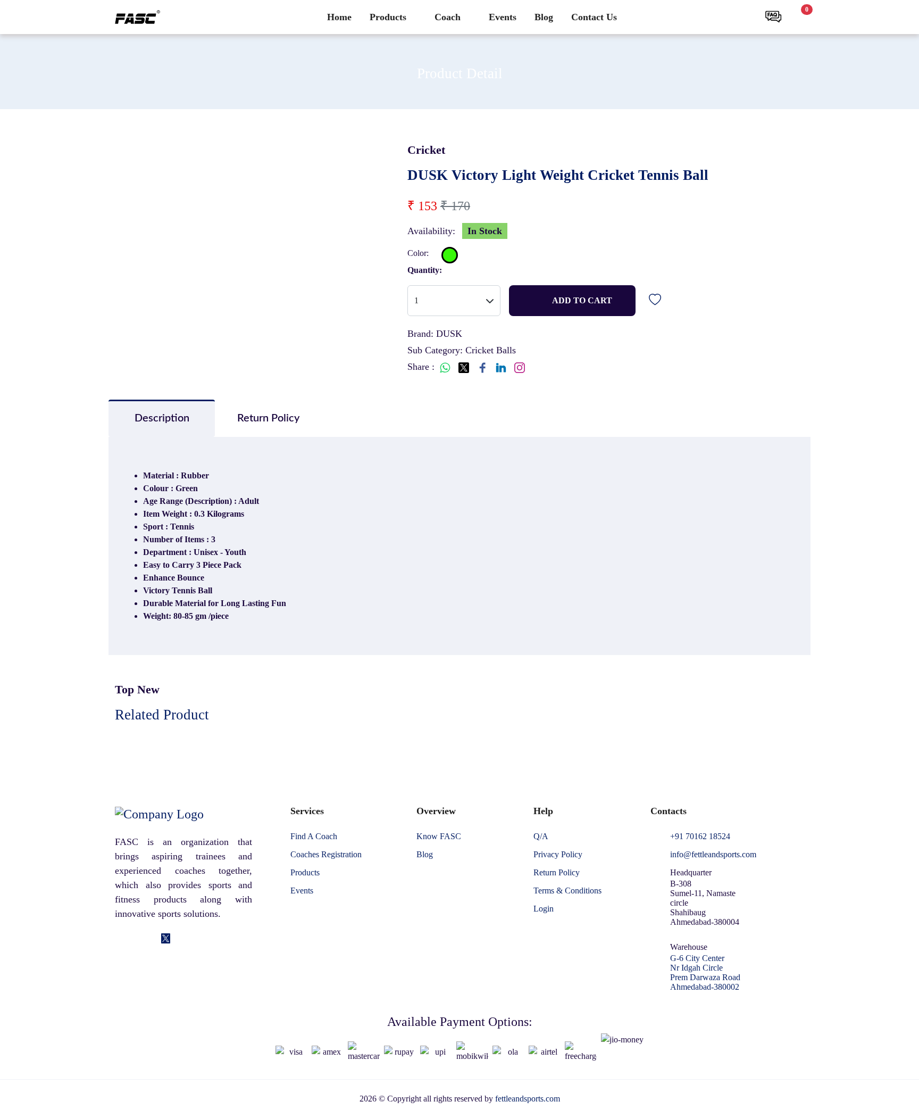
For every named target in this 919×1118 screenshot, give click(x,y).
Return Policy (556, 872)
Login (543, 909)
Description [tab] (162, 418)
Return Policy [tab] (268, 418)
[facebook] (120, 939)
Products (388, 17)
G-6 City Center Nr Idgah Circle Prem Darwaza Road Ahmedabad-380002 (705, 972)
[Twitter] (165, 939)
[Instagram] (151, 939)
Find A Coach (313, 836)
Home (339, 17)
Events (502, 17)
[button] (745, 17)
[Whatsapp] (181, 939)
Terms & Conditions (567, 891)
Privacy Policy (557, 854)
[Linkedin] (135, 939)
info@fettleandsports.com (713, 854)
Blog (543, 17)
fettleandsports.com (527, 1098)
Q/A (540, 836)
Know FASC (438, 836)
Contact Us (594, 17)
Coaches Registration (326, 854)
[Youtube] (196, 939)
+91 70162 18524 (700, 836)
